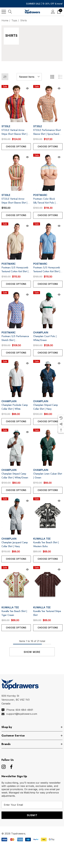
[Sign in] (53, 12)
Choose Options (16, 146)
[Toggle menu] (3, 11)
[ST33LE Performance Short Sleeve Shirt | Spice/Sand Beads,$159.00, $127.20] (48, 103)
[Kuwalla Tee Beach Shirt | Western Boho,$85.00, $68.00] (48, 515)
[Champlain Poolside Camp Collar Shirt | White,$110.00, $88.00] (16, 378)
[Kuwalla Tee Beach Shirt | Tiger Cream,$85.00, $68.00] (16, 584)
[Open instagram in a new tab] (3, 767)
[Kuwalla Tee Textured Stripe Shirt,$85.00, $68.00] (48, 584)
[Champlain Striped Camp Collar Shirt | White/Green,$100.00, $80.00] (16, 447)
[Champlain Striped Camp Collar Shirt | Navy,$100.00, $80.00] (48, 378)
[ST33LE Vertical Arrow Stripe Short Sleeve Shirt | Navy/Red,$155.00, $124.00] (16, 103)
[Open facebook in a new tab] (10, 767)
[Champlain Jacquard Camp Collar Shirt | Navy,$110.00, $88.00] (16, 515)
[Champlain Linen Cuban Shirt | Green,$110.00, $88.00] (48, 447)
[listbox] (29, 77)
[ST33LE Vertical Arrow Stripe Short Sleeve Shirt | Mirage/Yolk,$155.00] (16, 172)
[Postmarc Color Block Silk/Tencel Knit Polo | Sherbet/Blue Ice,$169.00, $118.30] (48, 172)
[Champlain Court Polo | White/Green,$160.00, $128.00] (48, 309)
